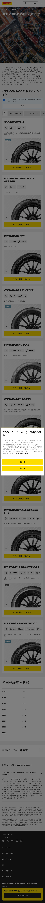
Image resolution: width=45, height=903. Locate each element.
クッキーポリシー (22, 453)
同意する (22, 468)
